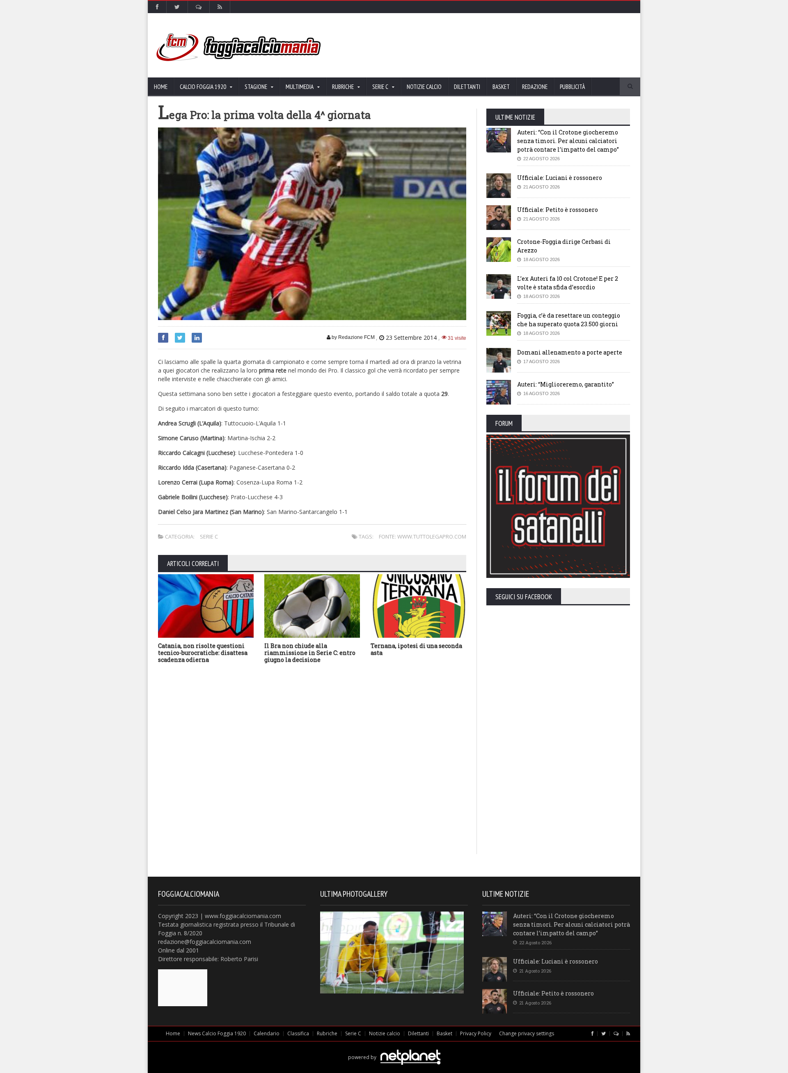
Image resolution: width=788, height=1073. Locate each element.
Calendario (266, 1033)
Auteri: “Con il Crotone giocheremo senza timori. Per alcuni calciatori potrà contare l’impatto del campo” (568, 140)
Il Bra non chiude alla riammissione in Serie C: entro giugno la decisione (309, 653)
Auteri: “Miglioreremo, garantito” (565, 384)
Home (160, 87)
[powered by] (394, 1047)
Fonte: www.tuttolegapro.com (422, 536)
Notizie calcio (424, 87)
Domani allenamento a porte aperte (569, 352)
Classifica (298, 1033)
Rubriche (327, 1033)
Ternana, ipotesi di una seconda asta (416, 649)
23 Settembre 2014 (411, 337)
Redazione (534, 87)
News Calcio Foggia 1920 (217, 1033)
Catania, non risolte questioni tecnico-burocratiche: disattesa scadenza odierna (202, 653)
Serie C (209, 536)
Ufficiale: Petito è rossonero (557, 210)
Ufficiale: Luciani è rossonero (559, 178)
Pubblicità (572, 87)
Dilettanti (467, 87)
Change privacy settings (526, 1033)
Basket (501, 87)
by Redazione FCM (352, 337)
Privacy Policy (475, 1033)
